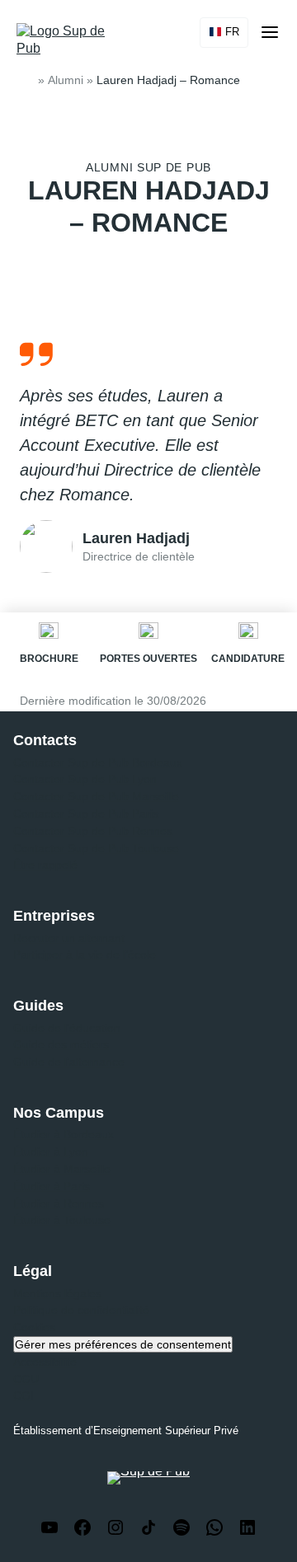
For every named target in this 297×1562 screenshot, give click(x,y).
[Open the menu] (270, 32)
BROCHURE (49, 658)
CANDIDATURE (247, 658)
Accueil (26, 80)
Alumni (65, 80)
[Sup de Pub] (67, 40)
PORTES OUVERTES (148, 658)
